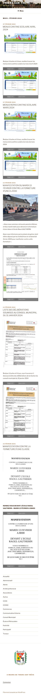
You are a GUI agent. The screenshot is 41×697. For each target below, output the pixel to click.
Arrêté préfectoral (9, 589)
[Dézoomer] (15, 69)
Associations (7, 593)
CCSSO (5, 605)
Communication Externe (11, 613)
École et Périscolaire (10, 621)
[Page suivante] (6, 69)
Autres (5, 597)
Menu (21, 11)
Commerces (7, 609)
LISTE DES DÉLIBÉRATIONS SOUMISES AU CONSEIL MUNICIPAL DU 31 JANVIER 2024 (20, 313)
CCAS (5, 601)
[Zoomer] (17, 69)
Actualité (6, 576)
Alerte (5, 585)
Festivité (6, 625)
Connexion (7, 682)
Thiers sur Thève (16, 2)
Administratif (7, 580)
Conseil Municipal (9, 617)
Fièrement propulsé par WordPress (14, 692)
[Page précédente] (4, 69)
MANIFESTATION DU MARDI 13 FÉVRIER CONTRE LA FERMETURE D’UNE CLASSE (19, 188)
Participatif (7, 630)
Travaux (6, 634)
